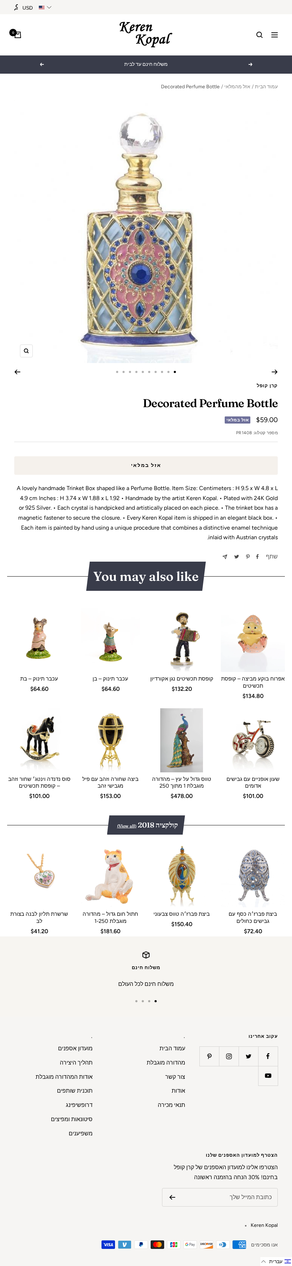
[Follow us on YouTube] (268, 1076)
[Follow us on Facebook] (268, 1056)
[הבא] (17, 371)
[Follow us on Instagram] (229, 1056)
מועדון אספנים (75, 1048)
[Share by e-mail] (225, 557)
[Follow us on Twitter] (248, 1056)
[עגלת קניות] (17, 35)
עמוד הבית (266, 87)
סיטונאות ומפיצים (72, 1119)
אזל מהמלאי (237, 87)
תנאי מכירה (171, 1105)
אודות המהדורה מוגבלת (64, 1076)
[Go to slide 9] (123, 372)
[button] (276, 1261)
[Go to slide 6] (143, 372)
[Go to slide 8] (130, 372)
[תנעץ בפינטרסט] (248, 556)
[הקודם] (275, 371)
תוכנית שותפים (75, 1090)
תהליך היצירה (76, 1062)
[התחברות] (17, 7)
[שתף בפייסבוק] (257, 556)
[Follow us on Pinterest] (209, 1056)
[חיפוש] (259, 35)
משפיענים (81, 1133)
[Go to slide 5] (149, 372)
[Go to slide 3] (162, 372)
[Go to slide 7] (136, 372)
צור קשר (175, 1076)
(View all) (126, 826)
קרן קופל (267, 385)
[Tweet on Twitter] (237, 556)
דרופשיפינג (79, 1105)
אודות (178, 1090)
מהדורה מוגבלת (166, 1062)
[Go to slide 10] (117, 372)
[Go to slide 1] (175, 372)
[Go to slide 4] (156, 372)
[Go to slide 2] (168, 372)
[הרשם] (172, 1197)
